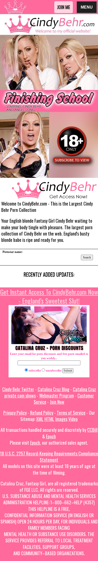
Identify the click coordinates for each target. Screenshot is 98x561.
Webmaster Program (56, 395)
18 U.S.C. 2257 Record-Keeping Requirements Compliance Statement (49, 456)
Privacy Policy (15, 412)
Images (61, 419)
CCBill (92, 429)
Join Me (63, 7)
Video (73, 419)
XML (39, 419)
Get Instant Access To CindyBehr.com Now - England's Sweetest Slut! (49, 296)
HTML (49, 419)
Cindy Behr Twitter (18, 389)
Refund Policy (41, 412)
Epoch (51, 436)
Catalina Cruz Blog (53, 389)
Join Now (57, 402)
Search (87, 257)
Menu (87, 7)
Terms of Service (71, 412)
